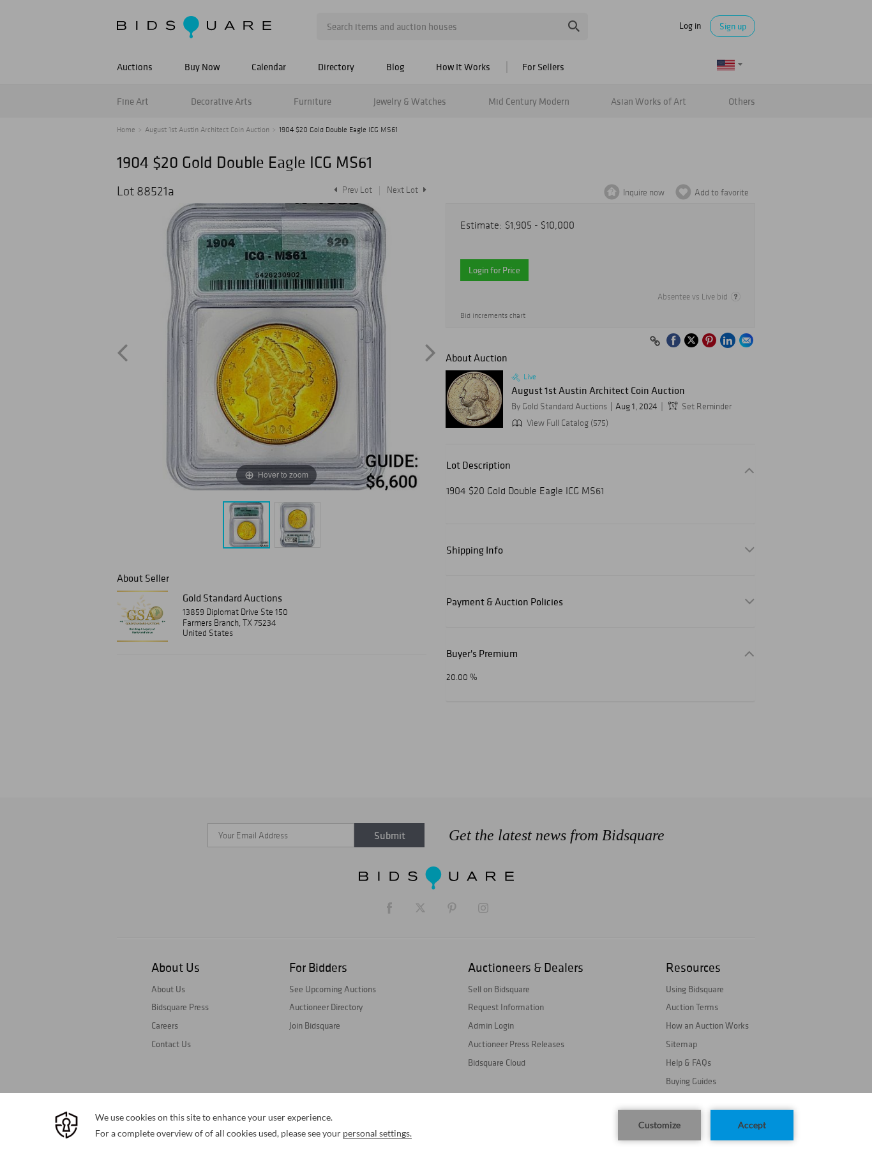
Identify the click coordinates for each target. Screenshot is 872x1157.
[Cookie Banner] (436, 1125)
